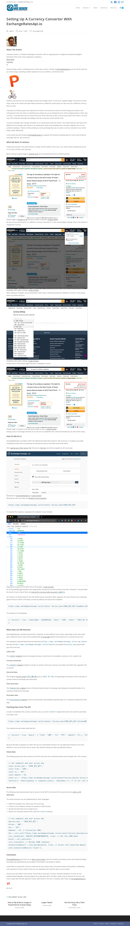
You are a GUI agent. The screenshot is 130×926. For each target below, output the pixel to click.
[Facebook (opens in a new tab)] (115, 2)
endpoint (19, 656)
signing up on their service (19, 448)
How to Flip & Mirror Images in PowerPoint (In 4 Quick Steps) (19, 903)
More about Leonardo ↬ (10, 61)
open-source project (39, 859)
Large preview (52, 219)
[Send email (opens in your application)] (122, 2)
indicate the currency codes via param (44, 592)
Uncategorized (38, 31)
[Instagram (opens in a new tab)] (118, 2)
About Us (121, 923)
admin (11, 31)
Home (95, 923)
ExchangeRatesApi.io (63, 69)
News (107, 923)
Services (101, 923)
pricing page (45, 637)
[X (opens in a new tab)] (111, 2)
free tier (43, 448)
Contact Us (113, 923)
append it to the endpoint (37, 498)
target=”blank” (47, 902)
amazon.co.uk (33, 154)
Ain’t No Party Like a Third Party (74, 903)
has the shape (21, 677)
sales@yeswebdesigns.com (25, 2)
